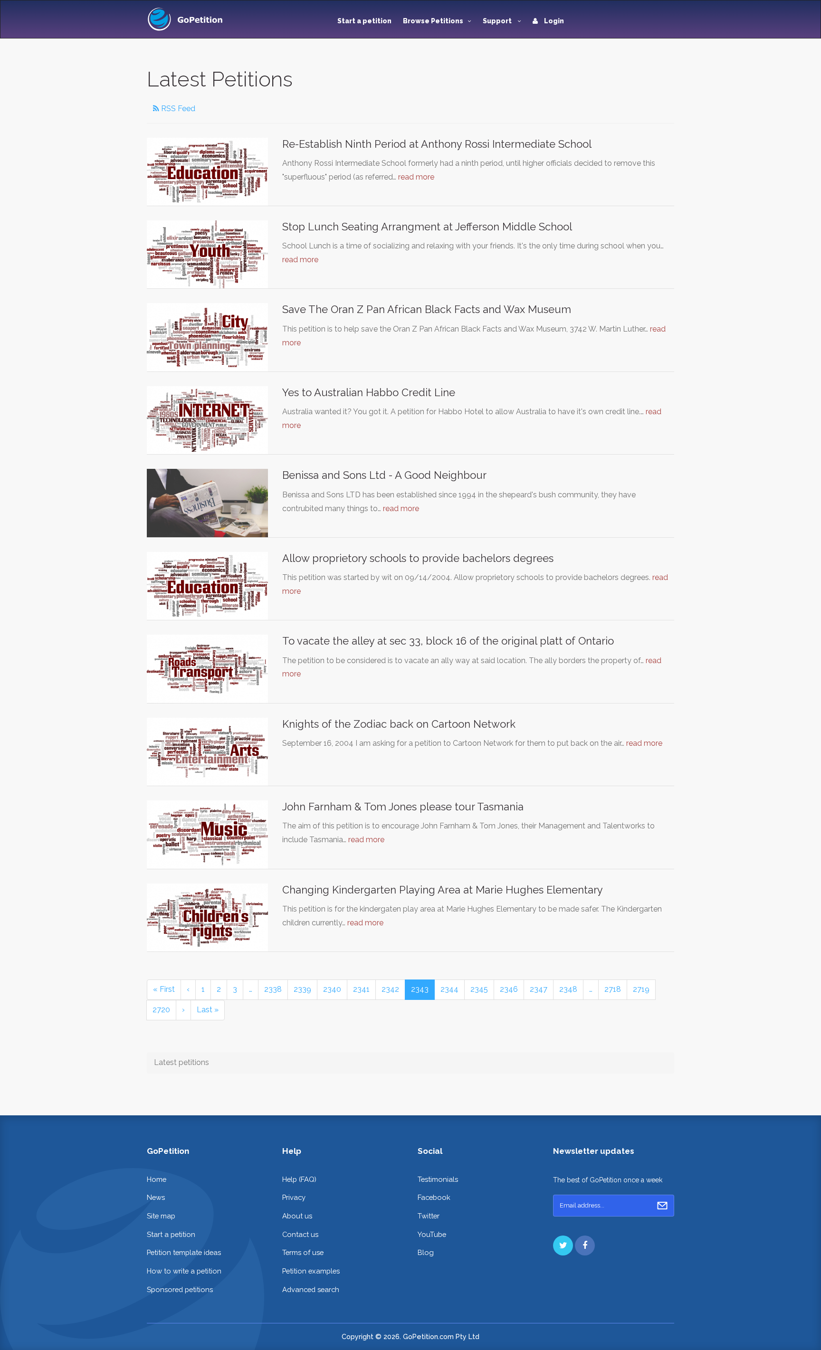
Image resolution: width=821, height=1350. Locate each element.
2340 (332, 989)
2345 (479, 989)
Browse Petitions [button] (433, 21)
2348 (568, 989)
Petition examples (311, 1271)
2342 (390, 989)
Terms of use (303, 1252)
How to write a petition (184, 1271)
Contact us (300, 1234)
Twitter (428, 1216)
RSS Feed (177, 108)
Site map (161, 1216)
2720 (161, 1009)
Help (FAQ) (299, 1179)
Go (662, 1205)
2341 (361, 989)
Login (553, 21)
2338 (273, 989)
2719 (641, 989)
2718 (612, 989)
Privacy (293, 1197)
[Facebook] (585, 1245)
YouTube (432, 1234)
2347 (538, 989)
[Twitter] (563, 1245)
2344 (449, 989)
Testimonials (438, 1179)
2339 (302, 989)
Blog (426, 1252)
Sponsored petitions (180, 1289)
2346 (509, 989)
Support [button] (498, 21)
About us (297, 1216)
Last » (208, 1009)
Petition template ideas (184, 1252)
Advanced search (310, 1289)
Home (156, 1179)
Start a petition (364, 21)
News (156, 1197)
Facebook (434, 1197)
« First (164, 989)
